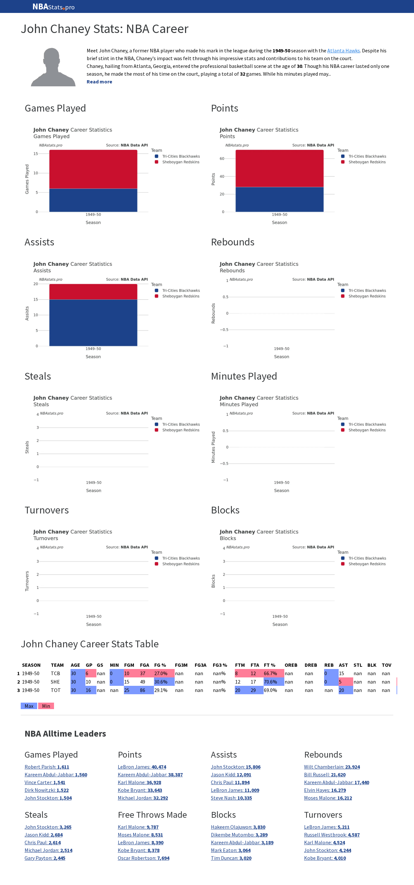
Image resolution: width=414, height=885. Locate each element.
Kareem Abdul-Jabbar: (56, 774)
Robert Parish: (47, 766)
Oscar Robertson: (143, 858)
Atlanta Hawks (343, 50)
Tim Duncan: (231, 858)
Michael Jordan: (143, 797)
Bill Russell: (324, 774)
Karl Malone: (139, 782)
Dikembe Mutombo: (239, 834)
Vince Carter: (45, 782)
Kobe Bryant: (140, 790)
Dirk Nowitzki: (47, 790)
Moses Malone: (328, 797)
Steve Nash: (231, 797)
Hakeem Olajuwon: (238, 827)
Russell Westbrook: (332, 834)
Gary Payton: (45, 858)
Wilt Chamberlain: (332, 766)
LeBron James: (142, 766)
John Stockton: (48, 797)
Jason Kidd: (231, 774)
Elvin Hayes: (325, 790)
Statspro (53, 6)
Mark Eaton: (230, 850)
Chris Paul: (230, 782)
